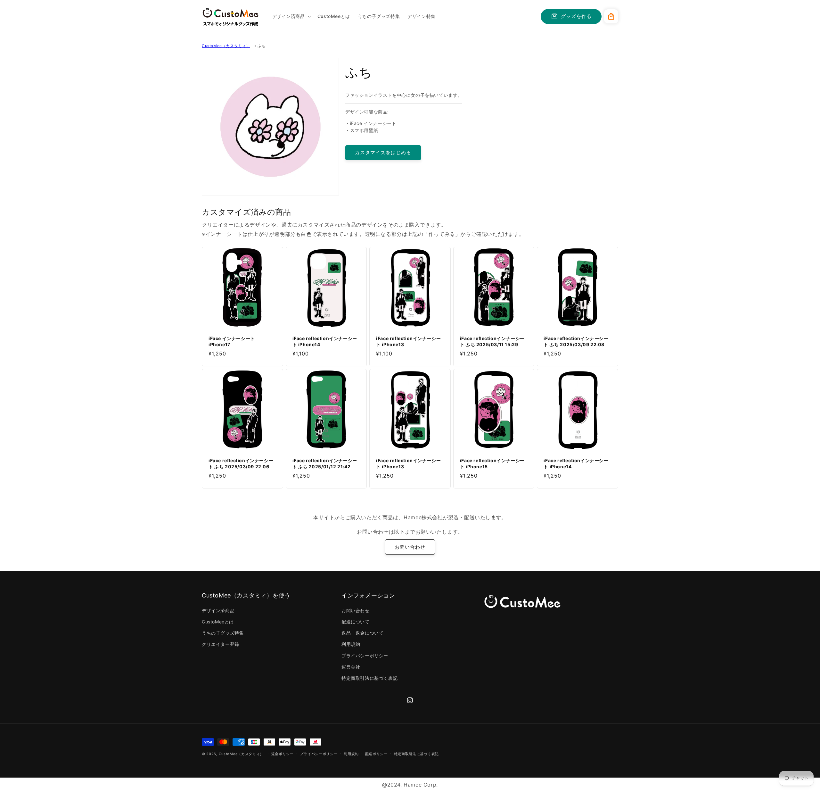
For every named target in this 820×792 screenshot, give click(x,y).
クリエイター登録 (220, 644)
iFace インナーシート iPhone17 (232, 341)
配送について (355, 621)
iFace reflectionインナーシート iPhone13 (408, 341)
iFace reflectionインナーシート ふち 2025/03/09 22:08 (576, 341)
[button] (291, 16)
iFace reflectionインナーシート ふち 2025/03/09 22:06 (241, 463)
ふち (262, 45)
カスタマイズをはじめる (383, 152)
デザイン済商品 (218, 610)
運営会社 (350, 667)
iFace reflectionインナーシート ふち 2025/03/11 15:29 (492, 341)
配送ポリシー (376, 754)
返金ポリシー (282, 754)
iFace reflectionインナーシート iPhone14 (324, 341)
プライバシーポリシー (364, 655)
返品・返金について (362, 633)
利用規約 (350, 644)
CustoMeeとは (218, 621)
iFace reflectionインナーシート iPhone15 (492, 463)
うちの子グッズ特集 (223, 633)
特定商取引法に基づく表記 (369, 678)
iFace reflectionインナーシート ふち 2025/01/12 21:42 (324, 463)
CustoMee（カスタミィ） (226, 45)
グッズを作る (576, 16)
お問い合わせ (410, 547)
